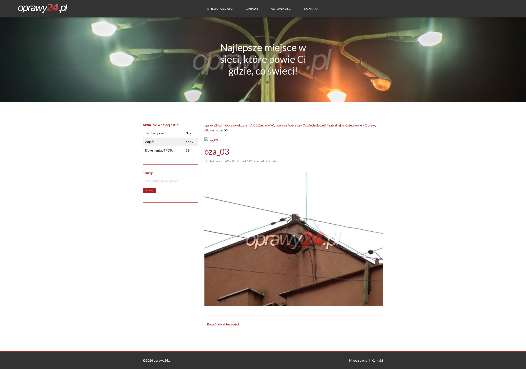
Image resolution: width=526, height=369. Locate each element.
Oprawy (252, 8)
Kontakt (311, 8)
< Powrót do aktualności (221, 324)
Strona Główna (220, 8)
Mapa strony (358, 360)
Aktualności (281, 8)
